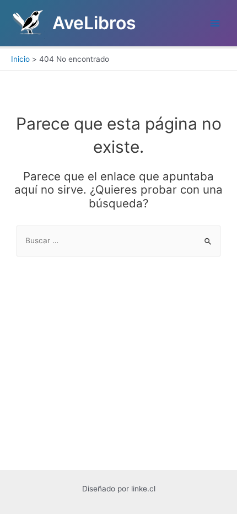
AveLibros (94, 23)
